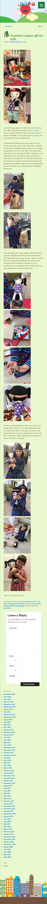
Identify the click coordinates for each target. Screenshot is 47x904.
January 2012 (8, 773)
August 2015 (8, 719)
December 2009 (9, 837)
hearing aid (11, 604)
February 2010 (9, 831)
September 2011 (10, 783)
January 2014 (8, 730)
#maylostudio (19, 606)
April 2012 (7, 765)
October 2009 (8, 842)
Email (12, 666)
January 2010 (8, 834)
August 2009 (8, 847)
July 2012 (7, 758)
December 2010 (9, 806)
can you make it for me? (28, 601)
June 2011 (7, 791)
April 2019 (7, 699)
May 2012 (7, 763)
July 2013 (7, 737)
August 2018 (8, 709)
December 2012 (9, 747)
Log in (6, 866)
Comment (13, 628)
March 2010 (8, 829)
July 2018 (7, 712)
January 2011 (8, 803)
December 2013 (9, 732)
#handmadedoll (9, 606)
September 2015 (10, 717)
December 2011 (9, 775)
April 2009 (7, 857)
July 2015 (7, 722)
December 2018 (9, 704)
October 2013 (8, 735)
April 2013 (7, 745)
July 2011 (7, 788)
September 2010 (10, 814)
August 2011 (8, 786)
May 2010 (7, 824)
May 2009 (7, 854)
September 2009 (10, 844)
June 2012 (7, 760)
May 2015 (7, 724)
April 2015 (7, 727)
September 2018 (10, 707)
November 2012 (9, 750)
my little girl (20, 604)
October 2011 (8, 781)
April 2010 (7, 826)
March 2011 (8, 798)
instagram (35, 135)
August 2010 (8, 816)
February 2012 (9, 770)
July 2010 (7, 819)
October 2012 (8, 752)
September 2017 (10, 714)
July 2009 (7, 849)
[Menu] (41, 5)
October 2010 (8, 811)
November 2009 (9, 839)
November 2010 (9, 808)
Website (12, 676)
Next (40, 26)
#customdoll (36, 604)
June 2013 (7, 740)
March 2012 (8, 768)
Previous (8, 26)
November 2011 (9, 778)
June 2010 (7, 821)
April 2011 (7, 796)
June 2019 (7, 697)
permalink (7, 608)
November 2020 (9, 694)
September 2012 (10, 755)
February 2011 (9, 801)
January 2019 (8, 702)
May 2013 (7, 742)
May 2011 (7, 793)
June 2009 (7, 852)
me (25, 42)
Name (12, 656)
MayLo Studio (34, 130)
